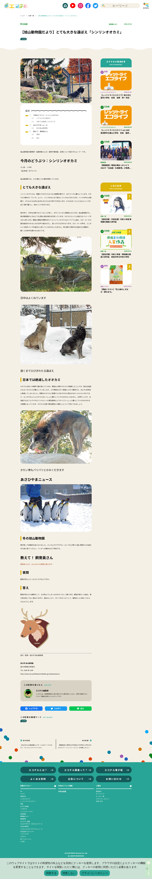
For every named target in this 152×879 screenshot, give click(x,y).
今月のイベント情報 (65, 786)
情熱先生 (23, 796)
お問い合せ (99, 801)
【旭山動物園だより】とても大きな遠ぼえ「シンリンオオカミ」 (58, 16)
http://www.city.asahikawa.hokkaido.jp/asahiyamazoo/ (40, 674)
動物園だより (113, 24)
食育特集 (23, 814)
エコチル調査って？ (76, 770)
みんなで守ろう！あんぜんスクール (31, 824)
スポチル (23, 836)
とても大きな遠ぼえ (43, 118)
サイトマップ (100, 794)
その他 (22, 841)
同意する (51, 873)
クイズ (22, 794)
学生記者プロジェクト (27, 831)
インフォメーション (26, 811)
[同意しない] (147, 868)
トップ (22, 16)
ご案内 (98, 786)
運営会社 (99, 791)
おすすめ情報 (24, 806)
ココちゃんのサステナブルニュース (31, 829)
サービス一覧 (100, 796)
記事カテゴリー (25, 786)
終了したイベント (25, 839)
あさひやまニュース (40, 125)
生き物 (24, 39)
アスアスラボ (24, 834)
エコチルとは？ (38, 770)
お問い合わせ (114, 778)
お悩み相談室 (24, 826)
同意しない (69, 873)
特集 (21, 804)
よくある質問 (38, 778)
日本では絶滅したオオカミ (45, 121)
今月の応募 (62, 791)
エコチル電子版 (114, 770)
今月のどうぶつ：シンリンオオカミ (46, 115)
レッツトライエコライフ (28, 801)
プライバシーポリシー (103, 799)
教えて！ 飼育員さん (40, 131)
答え (38, 138)
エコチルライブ (25, 799)
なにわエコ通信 (25, 821)
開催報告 (23, 819)
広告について (76, 778)
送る (82, 708)
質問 (38, 134)
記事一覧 (31, 16)
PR (21, 791)
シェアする (33, 708)
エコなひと (23, 809)
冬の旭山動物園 (42, 128)
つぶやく (57, 708)
